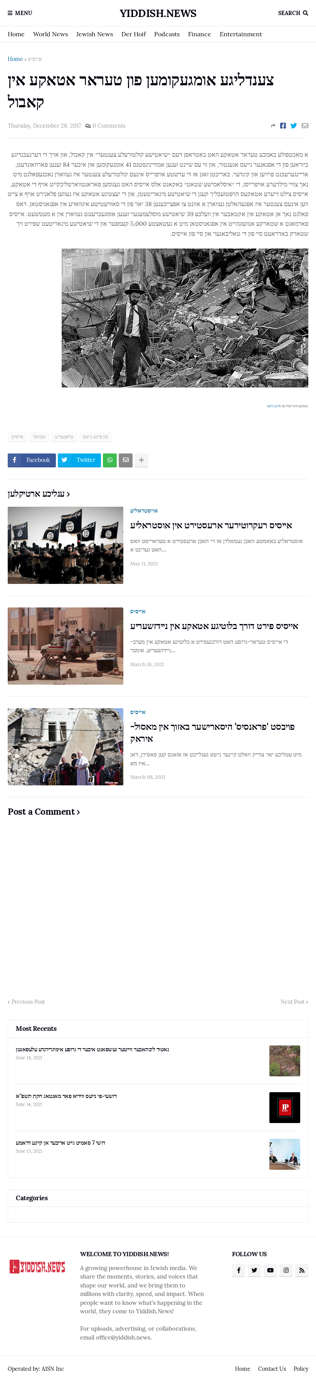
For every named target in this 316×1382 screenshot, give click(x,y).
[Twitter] (294, 125)
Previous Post (28, 1001)
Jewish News (94, 34)
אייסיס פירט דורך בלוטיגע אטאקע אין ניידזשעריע (214, 626)
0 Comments (108, 125)
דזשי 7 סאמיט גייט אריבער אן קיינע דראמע (60, 1142)
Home (16, 34)
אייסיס (35, 59)
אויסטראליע (144, 510)
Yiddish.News (158, 13)
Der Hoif (133, 34)
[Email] (305, 125)
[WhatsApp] (110, 460)
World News (50, 34)
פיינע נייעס (274, 406)
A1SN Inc (53, 1368)
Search (289, 13)
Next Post (292, 1001)
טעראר (39, 437)
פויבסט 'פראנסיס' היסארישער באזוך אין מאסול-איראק (212, 732)
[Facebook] (283, 125)
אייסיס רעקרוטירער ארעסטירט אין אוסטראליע (211, 525)
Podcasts (167, 34)
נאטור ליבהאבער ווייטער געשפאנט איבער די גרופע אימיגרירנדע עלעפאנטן (92, 1049)
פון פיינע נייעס (95, 437)
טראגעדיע (64, 437)
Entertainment (241, 34)
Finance (199, 34)
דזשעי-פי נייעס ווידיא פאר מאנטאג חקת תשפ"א (66, 1096)
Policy (301, 1368)
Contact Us (272, 1368)
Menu (23, 13)
